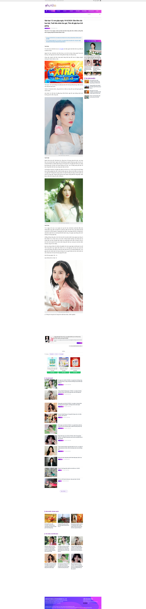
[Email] (100, 0)
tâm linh (52, 354)
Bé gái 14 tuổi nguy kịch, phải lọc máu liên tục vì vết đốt (69, 468)
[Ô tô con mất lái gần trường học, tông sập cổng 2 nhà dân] (51, 483)
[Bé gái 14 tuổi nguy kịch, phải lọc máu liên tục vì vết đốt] (51, 472)
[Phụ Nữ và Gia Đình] (51, 5)
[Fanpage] (93, 0)
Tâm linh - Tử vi (47, 28)
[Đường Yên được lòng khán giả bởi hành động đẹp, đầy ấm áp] (51, 461)
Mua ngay (52, 372)
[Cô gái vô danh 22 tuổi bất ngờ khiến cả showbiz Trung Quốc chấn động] (97, 63)
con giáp (61, 48)
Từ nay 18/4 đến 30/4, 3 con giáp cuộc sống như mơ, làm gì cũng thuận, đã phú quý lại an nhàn (63, 38)
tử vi (57, 354)
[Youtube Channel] (97, 0)
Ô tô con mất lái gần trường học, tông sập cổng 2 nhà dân (69, 479)
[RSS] (99, 0)
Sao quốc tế (60, 417)
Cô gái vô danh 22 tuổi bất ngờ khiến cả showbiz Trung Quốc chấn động (97, 68)
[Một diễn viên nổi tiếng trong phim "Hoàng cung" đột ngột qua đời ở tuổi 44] (97, 75)
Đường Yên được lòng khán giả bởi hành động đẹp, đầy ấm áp (70, 457)
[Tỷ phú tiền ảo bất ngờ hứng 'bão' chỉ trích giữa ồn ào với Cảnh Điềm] (88, 63)
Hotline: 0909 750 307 (60, 0)
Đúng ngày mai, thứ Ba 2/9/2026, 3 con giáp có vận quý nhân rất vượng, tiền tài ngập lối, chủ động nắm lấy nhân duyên (70, 404)
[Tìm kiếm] (99, 14)
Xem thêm (63, 491)
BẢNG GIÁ (85, 603)
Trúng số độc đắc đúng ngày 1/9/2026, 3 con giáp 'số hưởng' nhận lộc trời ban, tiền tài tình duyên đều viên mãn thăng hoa (69, 391)
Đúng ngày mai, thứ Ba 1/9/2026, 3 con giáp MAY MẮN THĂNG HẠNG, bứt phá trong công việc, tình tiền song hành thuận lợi (77, 526)
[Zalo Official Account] (95, 0)
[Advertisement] (78, 5)
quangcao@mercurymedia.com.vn (91, 601)
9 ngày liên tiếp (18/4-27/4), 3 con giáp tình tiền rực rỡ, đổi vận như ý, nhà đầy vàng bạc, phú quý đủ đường (67, 337)
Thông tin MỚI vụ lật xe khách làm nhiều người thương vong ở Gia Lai (63, 525)
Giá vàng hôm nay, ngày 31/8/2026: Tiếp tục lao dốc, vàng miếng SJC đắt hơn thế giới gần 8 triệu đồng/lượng (50, 526)
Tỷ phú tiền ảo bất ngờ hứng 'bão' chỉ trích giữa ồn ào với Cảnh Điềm (88, 68)
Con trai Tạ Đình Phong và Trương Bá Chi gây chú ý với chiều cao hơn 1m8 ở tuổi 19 (69, 415)
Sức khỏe (60, 470)
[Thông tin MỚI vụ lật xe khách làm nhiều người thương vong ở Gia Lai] (64, 518)
